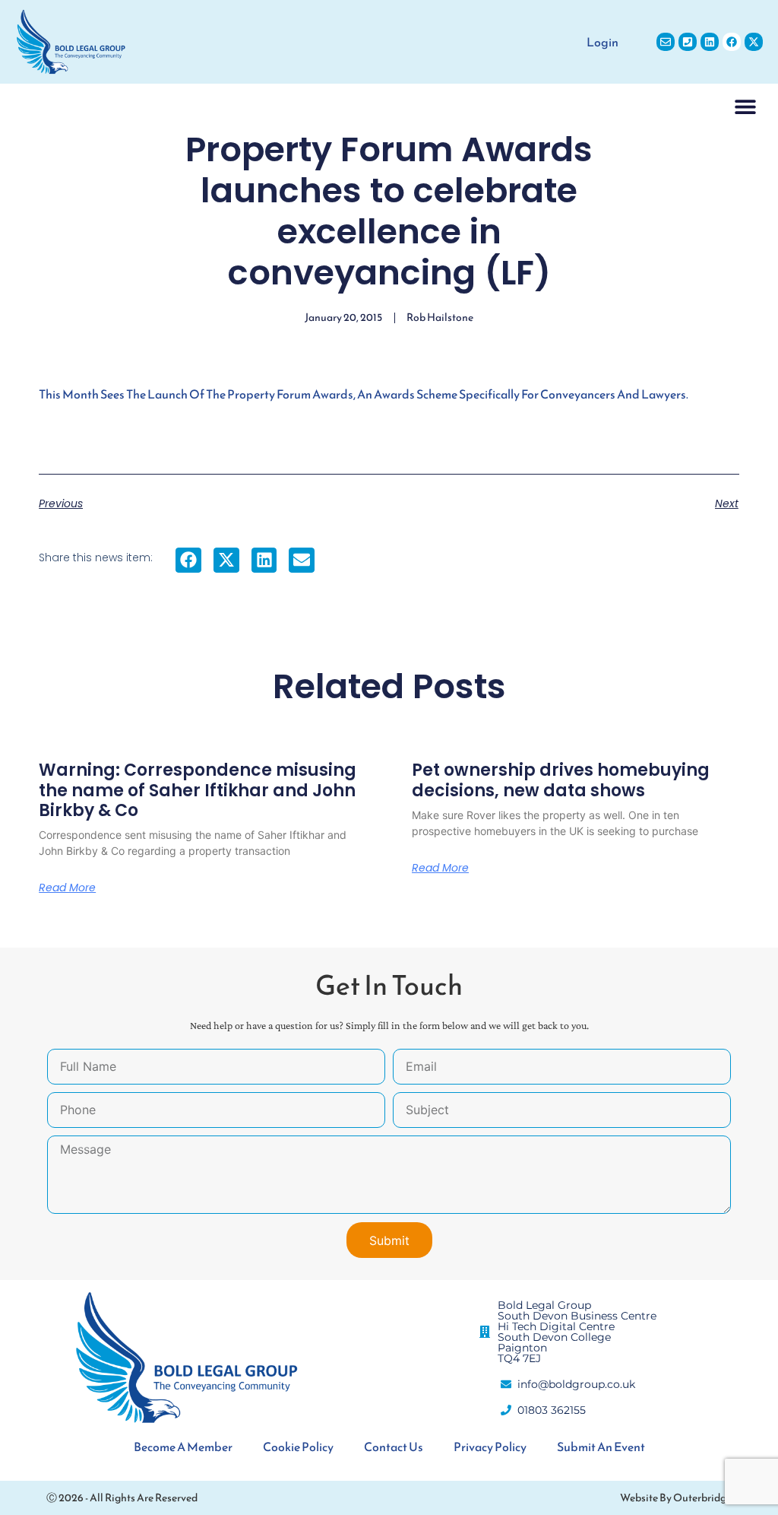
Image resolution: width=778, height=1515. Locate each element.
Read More (67, 887)
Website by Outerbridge (676, 1498)
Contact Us (393, 1446)
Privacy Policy (490, 1446)
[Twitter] (754, 42)
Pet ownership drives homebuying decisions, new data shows (561, 780)
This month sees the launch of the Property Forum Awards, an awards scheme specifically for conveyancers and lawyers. (363, 394)
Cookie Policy (298, 1446)
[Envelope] (665, 42)
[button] (746, 106)
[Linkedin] (710, 42)
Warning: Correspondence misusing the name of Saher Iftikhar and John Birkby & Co (197, 790)
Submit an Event (601, 1446)
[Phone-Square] (687, 42)
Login (602, 42)
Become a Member (183, 1446)
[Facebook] (732, 42)
